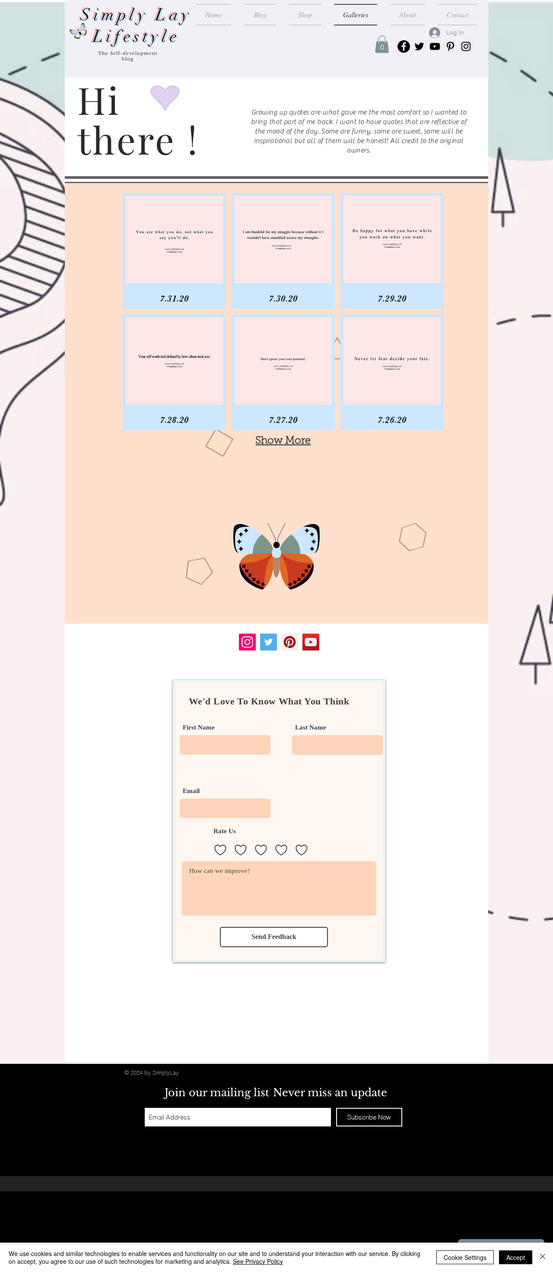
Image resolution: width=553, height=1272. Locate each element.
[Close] (542, 1257)
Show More (283, 441)
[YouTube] (435, 46)
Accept (515, 1257)
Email (191, 791)
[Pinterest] (450, 46)
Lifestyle (136, 36)
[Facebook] (403, 46)
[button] (382, 44)
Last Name (310, 727)
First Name (199, 727)
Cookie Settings (465, 1257)
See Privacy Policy (258, 1261)
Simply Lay (136, 15)
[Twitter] (419, 46)
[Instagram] (466, 46)
